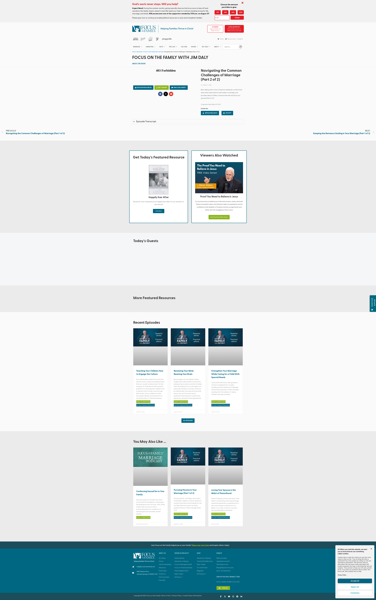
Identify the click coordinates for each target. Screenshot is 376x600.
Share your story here (200, 545)
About (216, 47)
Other (237, 18)
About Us (162, 553)
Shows (193, 47)
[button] (160, 94)
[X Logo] (225, 596)
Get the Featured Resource (145, 405)
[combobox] (230, 46)
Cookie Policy (187, 596)
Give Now (158, 211)
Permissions (197, 596)
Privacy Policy (176, 596)
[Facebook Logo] (221, 596)
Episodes (139, 51)
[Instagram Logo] (233, 596)
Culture (184, 47)
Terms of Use (165, 596)
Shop (199, 553)
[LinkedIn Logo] (241, 596)
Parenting (149, 47)
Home (134, 51)
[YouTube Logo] (229, 596)
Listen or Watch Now (143, 402)
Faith (161, 47)
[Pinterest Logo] (237, 596)
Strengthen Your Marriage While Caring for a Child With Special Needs (225, 374)
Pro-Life (172, 47)
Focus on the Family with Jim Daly (153, 51)
